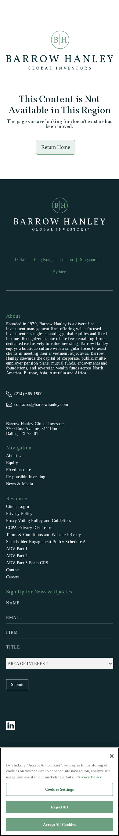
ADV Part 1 (17, 549)
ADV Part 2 (17, 556)
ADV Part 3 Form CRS (27, 563)
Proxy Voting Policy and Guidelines (38, 520)
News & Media (19, 484)
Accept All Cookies (59, 824)
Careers (13, 577)
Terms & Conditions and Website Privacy (43, 534)
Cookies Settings (59, 789)
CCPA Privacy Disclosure (29, 527)
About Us (14, 455)
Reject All (59, 807)
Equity (12, 462)
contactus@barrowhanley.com (41, 404)
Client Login (17, 506)
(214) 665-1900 (28, 394)
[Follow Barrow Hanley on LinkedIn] (13, 725)
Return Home (55, 147)
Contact (13, 570)
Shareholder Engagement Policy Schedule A (46, 541)
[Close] (111, 756)
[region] (59, 791)
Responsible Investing (25, 477)
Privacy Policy (19, 513)
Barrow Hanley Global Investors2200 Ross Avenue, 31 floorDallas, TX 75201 (35, 429)
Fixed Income (18, 469)
